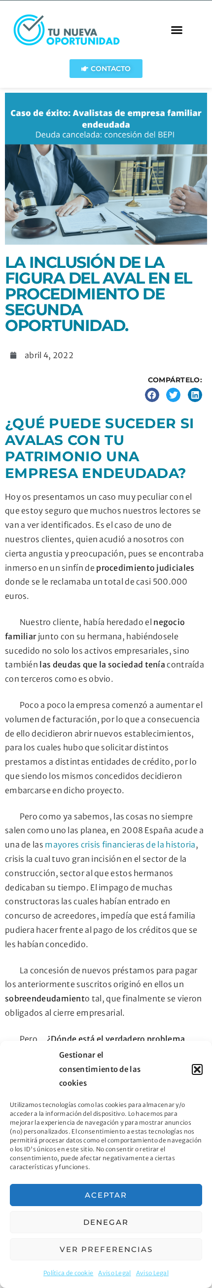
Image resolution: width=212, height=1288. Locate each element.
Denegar (106, 1222)
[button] (197, 1069)
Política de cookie (68, 1273)
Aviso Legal (114, 1273)
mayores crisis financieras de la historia (120, 844)
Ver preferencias (106, 1249)
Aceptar (106, 1195)
